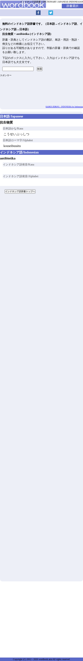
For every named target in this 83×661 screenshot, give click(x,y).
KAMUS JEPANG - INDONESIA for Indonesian (64, 107)
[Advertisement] (41, 389)
